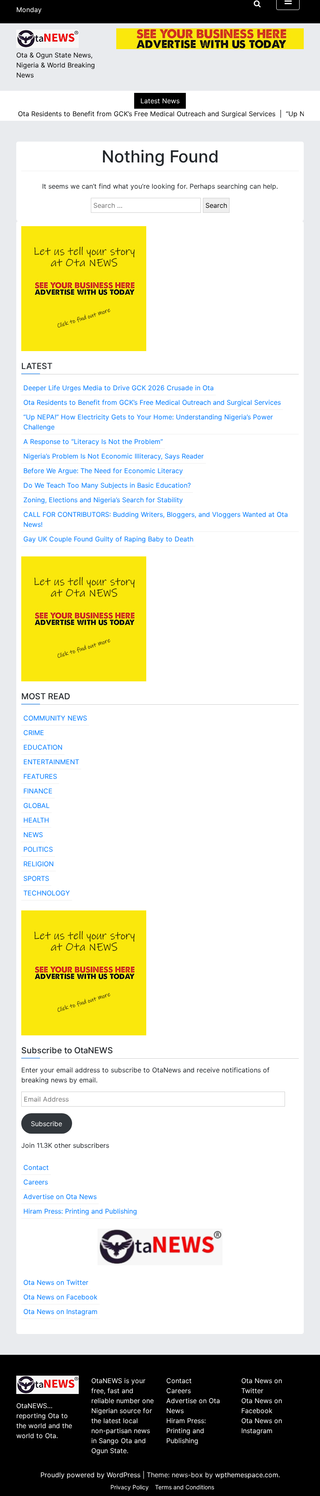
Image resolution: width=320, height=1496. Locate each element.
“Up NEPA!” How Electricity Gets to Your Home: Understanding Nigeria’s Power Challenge (148, 422)
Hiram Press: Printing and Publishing (80, 1211)
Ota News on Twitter (55, 1282)
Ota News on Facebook (60, 1297)
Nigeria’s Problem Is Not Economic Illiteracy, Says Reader (113, 456)
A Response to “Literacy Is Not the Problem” (93, 441)
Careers (35, 1182)
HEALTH (36, 820)
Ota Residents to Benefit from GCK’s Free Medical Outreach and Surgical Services (152, 402)
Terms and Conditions (184, 1487)
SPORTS (36, 878)
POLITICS (38, 849)
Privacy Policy (129, 1487)
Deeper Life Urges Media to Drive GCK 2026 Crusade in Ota (118, 388)
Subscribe (46, 1124)
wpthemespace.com (246, 1475)
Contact (36, 1167)
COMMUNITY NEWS (55, 718)
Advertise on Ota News (60, 1196)
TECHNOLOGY (46, 893)
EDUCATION (42, 747)
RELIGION (38, 864)
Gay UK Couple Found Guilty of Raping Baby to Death (108, 539)
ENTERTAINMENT (51, 762)
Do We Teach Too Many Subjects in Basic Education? (107, 485)
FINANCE (37, 791)
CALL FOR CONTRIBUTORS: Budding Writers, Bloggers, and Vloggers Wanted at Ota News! (155, 519)
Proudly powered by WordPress (91, 1475)
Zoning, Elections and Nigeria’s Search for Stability (103, 500)
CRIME (33, 732)
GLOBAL (36, 805)
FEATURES (40, 776)
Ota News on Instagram (60, 1311)
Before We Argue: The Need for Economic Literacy (103, 470)
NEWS (33, 834)
